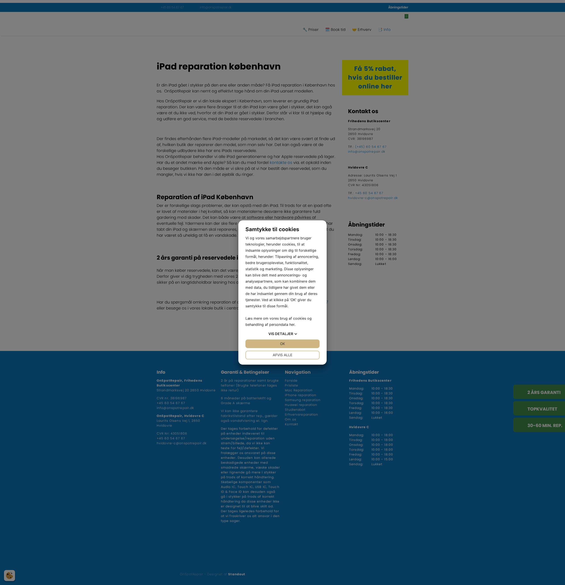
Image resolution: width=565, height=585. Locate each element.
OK (282, 343)
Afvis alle (282, 355)
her (291, 324)
